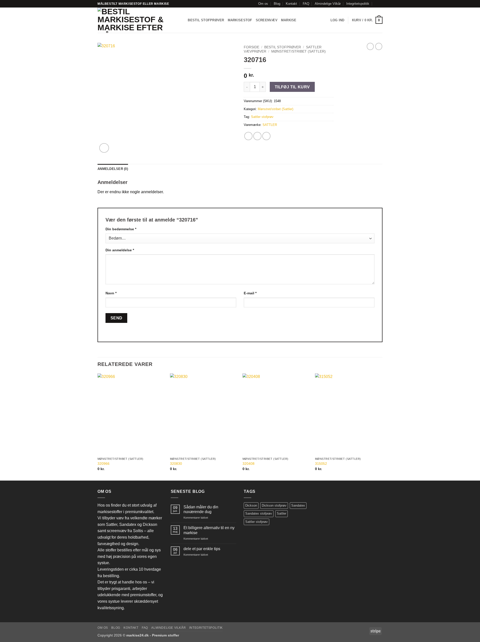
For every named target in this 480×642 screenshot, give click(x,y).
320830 (176, 464)
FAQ (306, 4)
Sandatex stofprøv (258, 513)
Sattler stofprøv (262, 117)
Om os (263, 4)
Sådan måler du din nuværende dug (201, 509)
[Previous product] (378, 46)
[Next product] (370, 46)
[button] (337, 20)
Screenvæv (267, 20)
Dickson (251, 505)
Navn (111, 293)
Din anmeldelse (120, 250)
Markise (288, 20)
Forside (251, 47)
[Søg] (182, 20)
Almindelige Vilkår (328, 4)
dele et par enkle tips (202, 549)
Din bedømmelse (121, 229)
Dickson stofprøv (274, 505)
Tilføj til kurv (292, 87)
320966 (104, 464)
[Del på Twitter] (257, 136)
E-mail (250, 293)
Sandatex (298, 505)
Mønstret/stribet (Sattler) (298, 51)
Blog (277, 4)
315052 (321, 464)
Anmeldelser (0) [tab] (113, 169)
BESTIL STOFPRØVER (206, 20)
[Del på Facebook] (248, 136)
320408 (248, 464)
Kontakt (291, 4)
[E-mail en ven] (266, 136)
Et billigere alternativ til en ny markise (209, 530)
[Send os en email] (380, 4)
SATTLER (269, 125)
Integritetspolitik (357, 4)
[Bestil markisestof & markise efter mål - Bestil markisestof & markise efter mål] (135, 20)
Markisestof (240, 20)
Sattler (281, 513)
